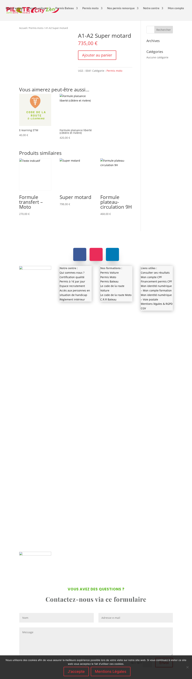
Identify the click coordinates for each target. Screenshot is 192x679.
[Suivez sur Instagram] (96, 254)
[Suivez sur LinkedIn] (112, 254)
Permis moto (90, 8)
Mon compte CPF (151, 277)
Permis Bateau (64, 8)
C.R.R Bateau (108, 299)
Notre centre (151, 8)
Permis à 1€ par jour (72, 281)
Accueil (23, 28)
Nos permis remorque (121, 8)
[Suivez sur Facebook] (79, 254)
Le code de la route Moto (115, 295)
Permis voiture (37, 8)
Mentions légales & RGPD (156, 304)
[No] (187, 667)
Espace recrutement (72, 286)
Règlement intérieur (72, 299)
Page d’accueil (14, 8)
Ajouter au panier (97, 55)
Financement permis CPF (156, 281)
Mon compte (176, 8)
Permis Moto (108, 277)
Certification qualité (72, 277)
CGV (143, 308)
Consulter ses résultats (155, 272)
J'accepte (76, 671)
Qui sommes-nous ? (72, 272)
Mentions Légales (110, 671)
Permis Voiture (109, 272)
